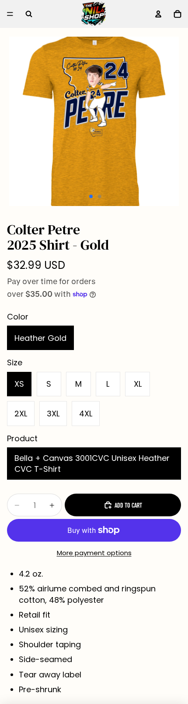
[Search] (28, 14)
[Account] (158, 14)
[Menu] (10, 14)
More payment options (94, 552)
